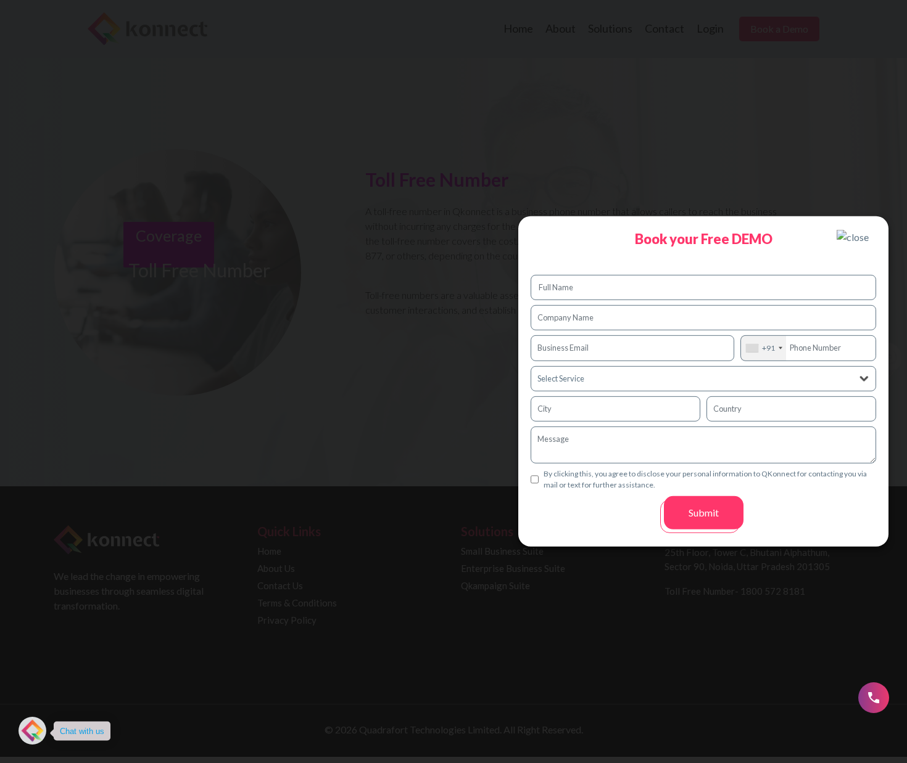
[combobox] (763, 348)
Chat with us (82, 730)
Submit (704, 512)
